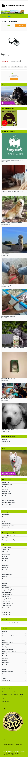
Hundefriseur (5, 658)
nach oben (8, 753)
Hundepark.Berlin (6, 662)
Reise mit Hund (5, 676)
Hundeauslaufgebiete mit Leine (9, 651)
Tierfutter (4, 678)
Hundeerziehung (5, 656)
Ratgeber (4, 673)
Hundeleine (4, 583)
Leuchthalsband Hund (7, 594)
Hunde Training (5, 487)
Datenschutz (13, 753)
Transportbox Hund (6, 605)
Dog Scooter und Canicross (8, 504)
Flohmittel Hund (5, 552)
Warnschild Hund (6, 610)
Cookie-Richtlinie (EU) (9, 754)
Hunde (3, 640)
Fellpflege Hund (5, 549)
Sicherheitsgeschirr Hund (7, 603)
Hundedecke (5, 572)
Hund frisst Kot (5, 516)
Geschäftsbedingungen (19, 754)
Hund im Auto (5, 558)
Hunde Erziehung (6, 491)
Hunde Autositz (5, 565)
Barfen (3, 521)
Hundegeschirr (5, 576)
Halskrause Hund (6, 554)
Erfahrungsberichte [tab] (16, 61)
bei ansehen (20, 25)
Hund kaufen (5, 498)
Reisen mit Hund (5, 701)
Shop (3, 443)
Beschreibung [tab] (5, 61)
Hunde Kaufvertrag (6, 493)
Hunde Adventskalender (7, 563)
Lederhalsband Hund (6, 592)
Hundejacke (4, 581)
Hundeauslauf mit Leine (7, 649)
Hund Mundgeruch (6, 561)
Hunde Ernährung (6, 514)
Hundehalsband (5, 578)
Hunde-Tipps (5, 647)
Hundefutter (4, 660)
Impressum (19, 753)
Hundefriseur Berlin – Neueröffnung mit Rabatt (11, 691)
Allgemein (4, 631)
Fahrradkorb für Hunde (7, 547)
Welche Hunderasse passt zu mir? (8, 704)
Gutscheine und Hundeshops (8, 502)
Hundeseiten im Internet (7, 671)
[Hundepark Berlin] (14, 5)
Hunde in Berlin (5, 644)
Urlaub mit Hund (6, 441)
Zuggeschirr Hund (6, 614)
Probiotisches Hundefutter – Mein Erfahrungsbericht (12, 694)
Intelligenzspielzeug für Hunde (9, 535)
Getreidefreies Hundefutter (8, 525)
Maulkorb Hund (5, 596)
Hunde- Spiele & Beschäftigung (9, 540)
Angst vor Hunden (6, 482)
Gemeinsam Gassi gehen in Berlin (9, 635)
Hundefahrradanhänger (7, 574)
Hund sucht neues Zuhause (8, 500)
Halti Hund (4, 556)
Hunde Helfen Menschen (7, 642)
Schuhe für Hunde (6, 601)
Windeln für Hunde (6, 612)
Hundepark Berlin (6, 16)
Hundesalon (4, 669)
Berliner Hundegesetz (7, 484)
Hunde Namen (5, 495)
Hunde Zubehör (5, 507)
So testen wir (4, 739)
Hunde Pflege (5, 489)
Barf (3, 633)
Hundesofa (4, 585)
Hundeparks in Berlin (7, 667)
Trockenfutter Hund (6, 528)
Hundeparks (4, 439)
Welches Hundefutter (6, 523)
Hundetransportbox (6, 587)
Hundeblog (4, 653)
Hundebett (4, 569)
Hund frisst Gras (5, 519)
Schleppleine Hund (6, 599)
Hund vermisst (5, 638)
